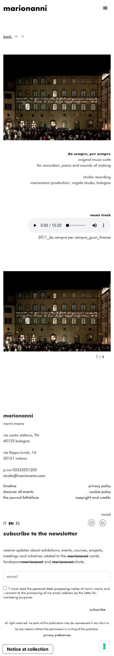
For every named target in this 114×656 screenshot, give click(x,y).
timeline (9, 486)
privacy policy (100, 486)
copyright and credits (93, 497)
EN (11, 523)
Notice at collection (27, 649)
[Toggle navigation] (105, 8)
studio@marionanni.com (24, 475)
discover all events (18, 491)
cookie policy (100, 491)
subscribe (97, 609)
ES (18, 523)
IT (4, 523)
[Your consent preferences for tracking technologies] (104, 646)
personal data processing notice (56, 588)
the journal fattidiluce (21, 497)
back (7, 36)
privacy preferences (57, 635)
